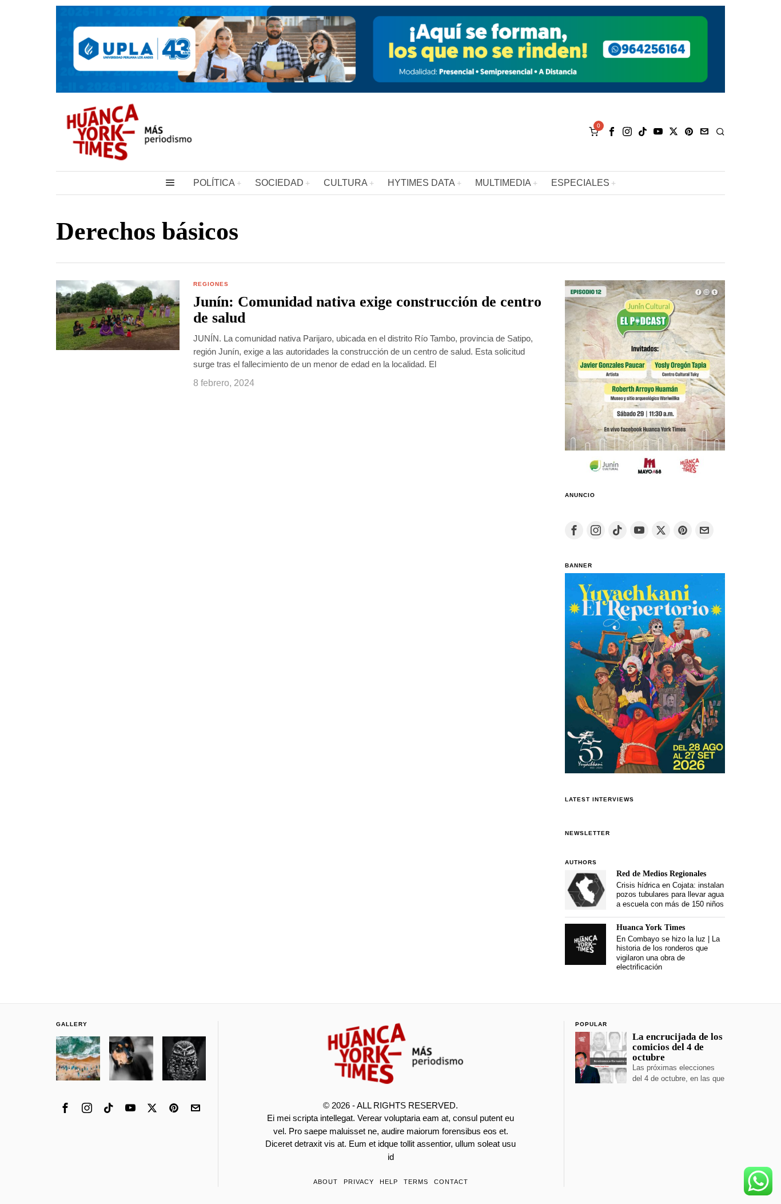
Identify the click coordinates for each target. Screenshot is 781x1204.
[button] (118, 315)
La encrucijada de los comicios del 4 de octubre (677, 1047)
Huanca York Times (650, 927)
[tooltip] (612, 131)
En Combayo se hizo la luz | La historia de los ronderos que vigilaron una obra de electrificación (668, 953)
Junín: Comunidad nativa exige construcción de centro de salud (367, 310)
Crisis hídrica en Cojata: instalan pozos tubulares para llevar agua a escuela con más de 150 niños (670, 894)
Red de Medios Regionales (661, 873)
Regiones (211, 284)
